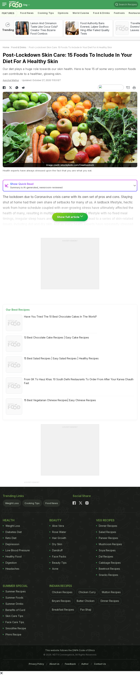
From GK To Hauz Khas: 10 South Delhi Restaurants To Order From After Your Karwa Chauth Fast (78, 381)
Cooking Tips (32, 503)
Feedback (70, 664)
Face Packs (59, 556)
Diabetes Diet (13, 531)
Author (85, 664)
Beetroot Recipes (109, 568)
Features (8, 13)
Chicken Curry (87, 592)
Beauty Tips (59, 562)
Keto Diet (10, 537)
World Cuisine (81, 13)
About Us (54, 664)
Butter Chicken (85, 600)
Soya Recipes (107, 550)
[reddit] (23, 88)
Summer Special (15, 586)
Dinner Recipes (108, 525)
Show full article (68, 217)
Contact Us (100, 664)
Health (8, 520)
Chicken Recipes (62, 592)
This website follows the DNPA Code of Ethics (70, 650)
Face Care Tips (14, 622)
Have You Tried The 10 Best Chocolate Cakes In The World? (60, 316)
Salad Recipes (107, 531)
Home (6, 47)
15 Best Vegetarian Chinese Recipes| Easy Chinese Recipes (60, 400)
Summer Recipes (15, 591)
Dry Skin (57, 544)
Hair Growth (59, 537)
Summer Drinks (14, 603)
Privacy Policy (36, 664)
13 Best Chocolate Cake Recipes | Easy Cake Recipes (56, 337)
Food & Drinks (101, 13)
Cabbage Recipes (110, 562)
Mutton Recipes (111, 592)
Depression (12, 544)
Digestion (11, 562)
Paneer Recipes (108, 537)
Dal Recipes (106, 556)
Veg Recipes (105, 520)
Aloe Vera (58, 525)
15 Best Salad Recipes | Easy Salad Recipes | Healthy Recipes (61, 358)
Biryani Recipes (61, 600)
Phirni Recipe (13, 634)
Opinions (63, 13)
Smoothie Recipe (15, 628)
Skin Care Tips (14, 615)
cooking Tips (46, 13)
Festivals (119, 13)
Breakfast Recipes (63, 609)
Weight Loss (12, 503)
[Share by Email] (128, 88)
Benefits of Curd (15, 609)
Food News (27, 13)
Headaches (12, 568)
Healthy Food (13, 556)
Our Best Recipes (18, 309)
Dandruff (57, 550)
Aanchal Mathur (11, 80)
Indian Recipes (60, 586)
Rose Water (59, 531)
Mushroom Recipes (110, 544)
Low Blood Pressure (17, 550)
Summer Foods (14, 597)
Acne (55, 568)
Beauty (55, 520)
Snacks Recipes (108, 574)
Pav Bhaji (85, 609)
